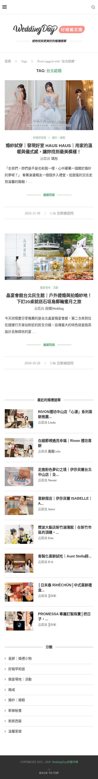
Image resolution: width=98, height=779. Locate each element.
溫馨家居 (15, 731)
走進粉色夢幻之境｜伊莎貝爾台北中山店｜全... (65, 472)
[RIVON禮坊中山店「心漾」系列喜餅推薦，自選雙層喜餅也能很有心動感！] (19, 418)
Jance (51, 509)
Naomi (52, 480)
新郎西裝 (15, 721)
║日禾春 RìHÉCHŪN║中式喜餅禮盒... (65, 587)
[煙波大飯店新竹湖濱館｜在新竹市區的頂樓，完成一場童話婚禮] (19, 534)
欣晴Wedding (54, 308)
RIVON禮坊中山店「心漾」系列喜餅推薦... (65, 414)
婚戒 (11, 690)
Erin (51, 538)
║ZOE (52, 596)
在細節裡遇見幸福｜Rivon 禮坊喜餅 (65, 443)
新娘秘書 (15, 710)
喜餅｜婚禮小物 (20, 658)
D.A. (51, 562)
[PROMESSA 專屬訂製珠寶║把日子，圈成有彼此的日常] (19, 621)
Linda (52, 422)
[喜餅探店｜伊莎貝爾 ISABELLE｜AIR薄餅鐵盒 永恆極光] (19, 505)
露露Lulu (54, 451)
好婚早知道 (39, 137)
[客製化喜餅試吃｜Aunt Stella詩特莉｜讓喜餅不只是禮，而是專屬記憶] (19, 563)
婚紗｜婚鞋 (58, 137)
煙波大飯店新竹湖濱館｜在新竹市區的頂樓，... (65, 529)
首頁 (8, 61)
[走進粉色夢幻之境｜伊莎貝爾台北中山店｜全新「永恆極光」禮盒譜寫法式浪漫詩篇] (19, 476)
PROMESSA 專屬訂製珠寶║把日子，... (64, 616)
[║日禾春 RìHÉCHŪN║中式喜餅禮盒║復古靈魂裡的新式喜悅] (19, 592)
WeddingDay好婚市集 (65, 762)
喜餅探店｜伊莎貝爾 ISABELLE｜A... (65, 500)
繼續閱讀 (49, 195)
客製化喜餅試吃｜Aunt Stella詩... (64, 556)
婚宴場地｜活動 (49, 287)
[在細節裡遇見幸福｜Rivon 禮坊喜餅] (19, 447)
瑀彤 (54, 158)
